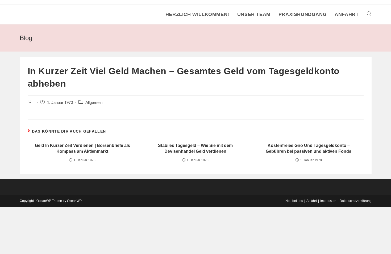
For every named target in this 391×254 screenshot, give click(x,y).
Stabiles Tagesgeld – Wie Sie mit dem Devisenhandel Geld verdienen (195, 148)
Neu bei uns (294, 201)
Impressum (328, 201)
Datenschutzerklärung (356, 201)
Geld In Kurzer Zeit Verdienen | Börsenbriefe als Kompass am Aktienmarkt (82, 148)
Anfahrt (311, 201)
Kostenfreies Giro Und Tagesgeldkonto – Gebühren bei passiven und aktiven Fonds (308, 148)
